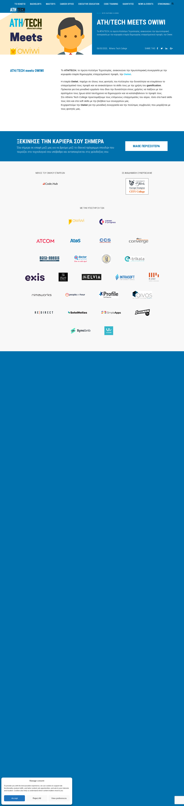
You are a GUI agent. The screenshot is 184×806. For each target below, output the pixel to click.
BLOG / (99, 13)
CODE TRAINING (111, 4)
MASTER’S (50, 4)
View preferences (59, 798)
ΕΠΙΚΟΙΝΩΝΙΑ (164, 4)
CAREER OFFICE (67, 4)
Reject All (37, 798)
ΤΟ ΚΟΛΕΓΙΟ (19, 4)
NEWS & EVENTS (145, 4)
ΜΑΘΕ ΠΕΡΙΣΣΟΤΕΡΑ (146, 146)
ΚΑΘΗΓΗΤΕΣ (128, 4)
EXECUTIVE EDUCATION (88, 4)
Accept (14, 798)
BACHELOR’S (35, 4)
